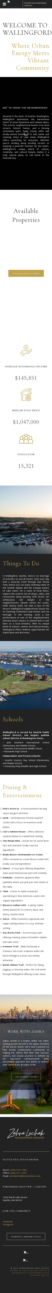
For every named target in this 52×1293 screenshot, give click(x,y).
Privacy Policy (38, 1270)
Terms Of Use (19, 1270)
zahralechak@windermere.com (25, 1176)
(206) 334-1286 (18, 1170)
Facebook (8, 1221)
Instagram (8, 1224)
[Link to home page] (14, 4)
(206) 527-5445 (18, 1172)
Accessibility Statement (26, 1273)
